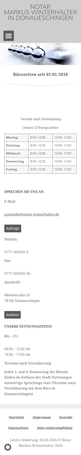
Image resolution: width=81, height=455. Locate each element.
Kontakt (65, 417)
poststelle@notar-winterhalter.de (31, 214)
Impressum (42, 417)
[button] (8, 36)
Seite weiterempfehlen (55, 428)
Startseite (16, 417)
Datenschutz (18, 428)
